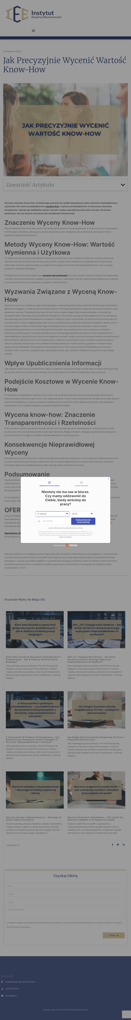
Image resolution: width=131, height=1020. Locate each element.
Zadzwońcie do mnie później (83, 521)
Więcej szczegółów (65, 537)
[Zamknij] (108, 479)
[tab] (50, 484)
